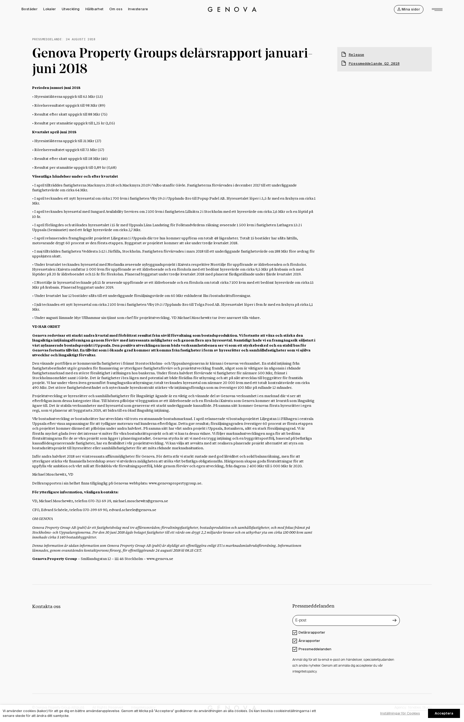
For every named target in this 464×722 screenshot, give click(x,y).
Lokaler (49, 9)
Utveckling (71, 9)
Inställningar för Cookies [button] (400, 713)
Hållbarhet (94, 9)
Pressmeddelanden (315, 649)
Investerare (138, 9)
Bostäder (29, 9)
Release (356, 54)
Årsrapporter (309, 641)
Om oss (115, 9)
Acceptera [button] (444, 713)
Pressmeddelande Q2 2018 (374, 63)
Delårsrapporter (312, 632)
